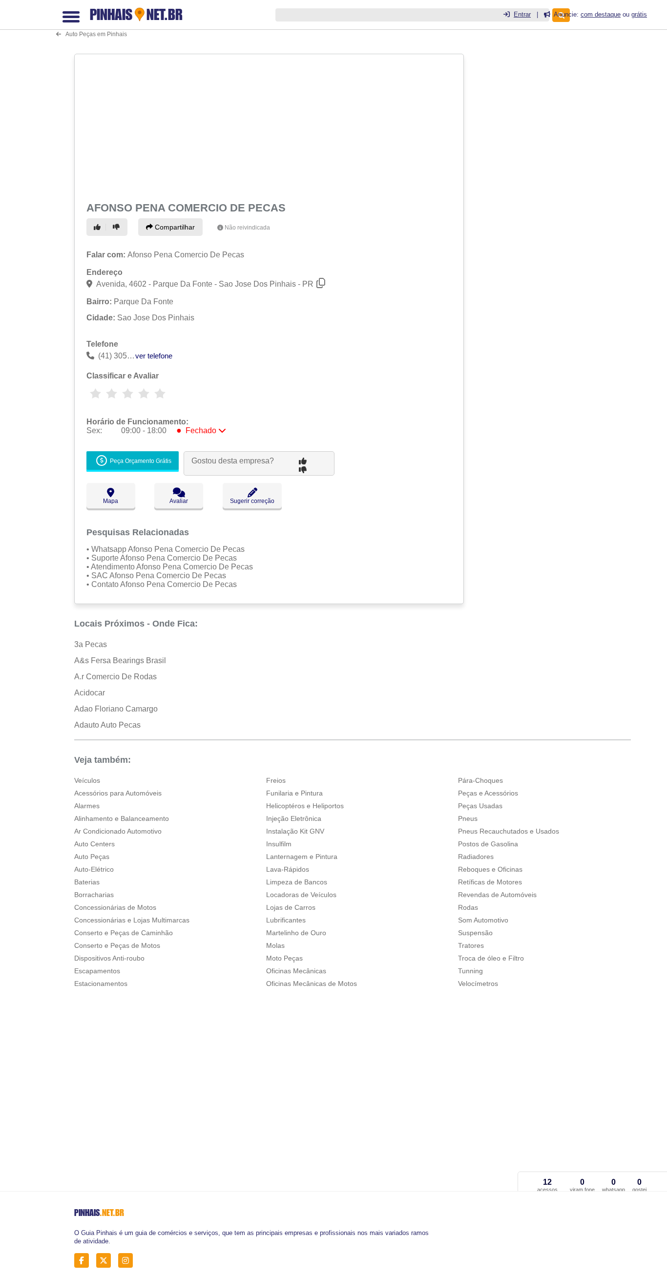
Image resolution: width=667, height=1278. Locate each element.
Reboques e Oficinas (490, 869)
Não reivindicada (247, 227)
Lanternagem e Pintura (301, 856)
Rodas (468, 907)
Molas (275, 945)
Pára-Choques (480, 780)
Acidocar (89, 693)
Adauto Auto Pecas (107, 725)
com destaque (601, 14)
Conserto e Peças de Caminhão (123, 933)
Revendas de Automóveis (497, 895)
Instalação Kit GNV (295, 831)
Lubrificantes (286, 920)
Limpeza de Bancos (296, 882)
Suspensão (475, 933)
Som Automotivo (483, 920)
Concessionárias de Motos (115, 907)
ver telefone (153, 356)
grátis (639, 14)
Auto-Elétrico (94, 869)
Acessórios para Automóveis (118, 793)
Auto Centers (94, 844)
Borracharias (94, 895)
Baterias (87, 882)
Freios (276, 780)
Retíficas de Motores (490, 882)
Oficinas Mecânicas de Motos (311, 983)
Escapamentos (97, 971)
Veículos (87, 780)
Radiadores (476, 856)
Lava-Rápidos (287, 869)
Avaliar (178, 501)
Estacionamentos (100, 983)
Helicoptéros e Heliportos (305, 806)
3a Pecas (90, 644)
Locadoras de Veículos (301, 895)
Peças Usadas (480, 806)
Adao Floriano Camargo (116, 709)
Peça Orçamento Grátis (139, 461)
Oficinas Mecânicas (296, 971)
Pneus (468, 818)
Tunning (470, 971)
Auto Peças (91, 856)
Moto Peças (284, 958)
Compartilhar (174, 227)
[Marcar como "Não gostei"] (118, 227)
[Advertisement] (268, 126)
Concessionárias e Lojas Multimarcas (131, 920)
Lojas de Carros (290, 907)
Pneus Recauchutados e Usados (508, 831)
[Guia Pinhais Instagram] (128, 1260)
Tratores (471, 945)
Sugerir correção (252, 501)
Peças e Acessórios (488, 793)
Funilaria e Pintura (294, 793)
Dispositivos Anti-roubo (109, 958)
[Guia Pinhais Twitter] (106, 1260)
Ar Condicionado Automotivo (118, 831)
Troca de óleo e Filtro (491, 958)
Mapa (110, 501)
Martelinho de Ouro (296, 933)
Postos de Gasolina (488, 844)
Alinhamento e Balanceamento (121, 818)
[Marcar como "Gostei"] (98, 227)
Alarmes (87, 806)
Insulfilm (279, 844)
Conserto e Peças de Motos (117, 945)
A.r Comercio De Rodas (115, 676)
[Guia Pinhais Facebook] (84, 1260)
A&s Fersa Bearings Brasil (120, 660)
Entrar (522, 14)
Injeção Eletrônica (293, 818)
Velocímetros (478, 983)
